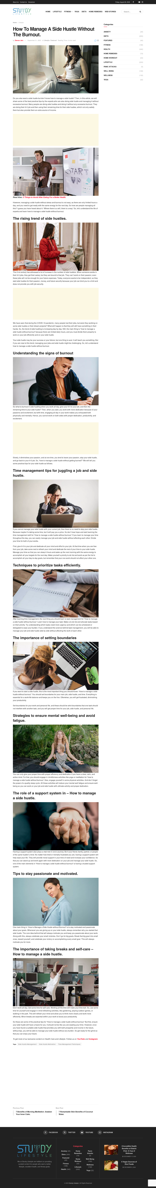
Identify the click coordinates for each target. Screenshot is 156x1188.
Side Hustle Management (27, 1044)
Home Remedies (95, 11)
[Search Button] (140, 11)
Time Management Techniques (69, 1044)
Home (48, 11)
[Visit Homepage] (22, 11)
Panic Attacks (110, 66)
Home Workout (110, 58)
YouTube (81, 1039)
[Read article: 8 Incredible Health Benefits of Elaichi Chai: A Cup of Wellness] (111, 1150)
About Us (16, 2)
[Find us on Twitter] (136, 2)
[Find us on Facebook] (133, 2)
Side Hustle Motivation (47, 1044)
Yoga (77, 11)
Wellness (108, 75)
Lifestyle (57, 11)
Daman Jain (19, 40)
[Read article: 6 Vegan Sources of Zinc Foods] (111, 1165)
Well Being (109, 71)
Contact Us (23, 2)
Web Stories (110, 11)
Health (107, 49)
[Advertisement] (56, 130)
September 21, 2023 (34, 40)
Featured (53, 40)
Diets (84, 11)
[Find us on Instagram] (142, 2)
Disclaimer (31, 2)
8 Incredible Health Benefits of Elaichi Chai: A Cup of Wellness (129, 1149)
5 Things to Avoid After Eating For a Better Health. (44, 197)
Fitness (67, 11)
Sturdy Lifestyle (74, 1183)
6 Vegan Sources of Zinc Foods (129, 1162)
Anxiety (107, 32)
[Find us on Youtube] (139, 2)
